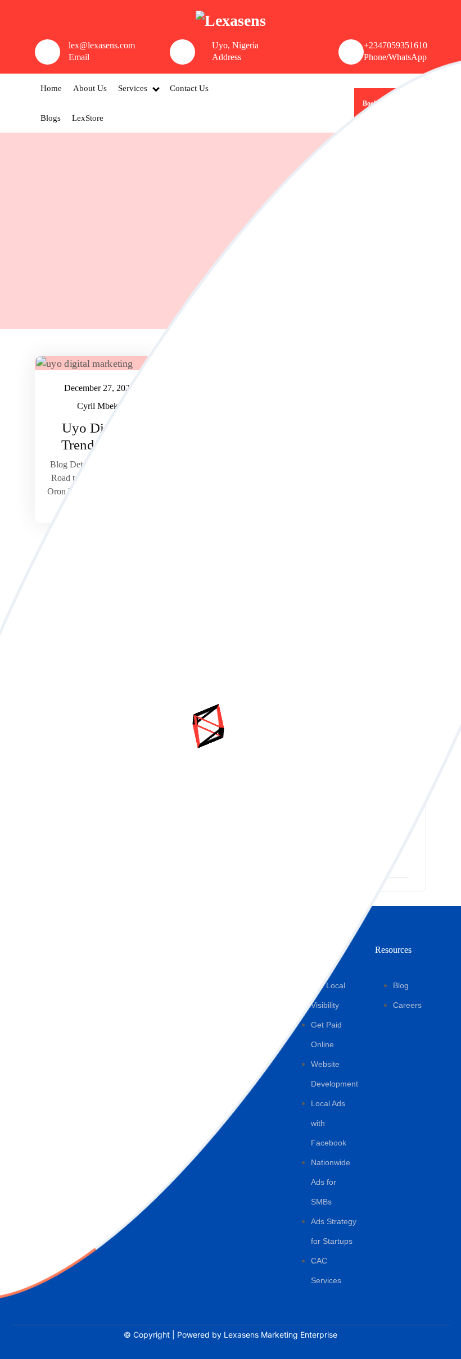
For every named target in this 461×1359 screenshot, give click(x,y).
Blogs (50, 117)
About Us (90, 88)
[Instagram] (49, 1092)
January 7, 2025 (235, 386)
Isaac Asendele (235, 404)
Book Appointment (390, 103)
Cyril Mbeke (100, 404)
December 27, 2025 (99, 386)
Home (51, 88)
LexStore (87, 117)
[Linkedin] (91, 1092)
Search (369, 366)
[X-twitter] (70, 1092)
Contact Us (189, 88)
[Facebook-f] (29, 1092)
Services (132, 88)
